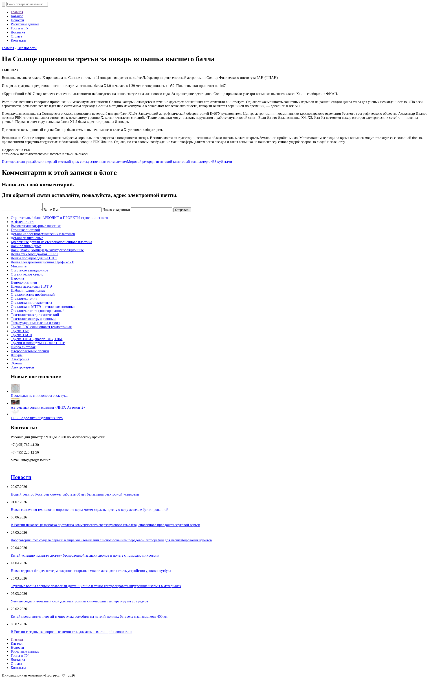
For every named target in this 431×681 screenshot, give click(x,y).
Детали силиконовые (27, 238)
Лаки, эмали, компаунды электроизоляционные (47, 250)
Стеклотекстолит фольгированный (37, 311)
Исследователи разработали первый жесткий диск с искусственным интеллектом (64, 161)
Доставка (18, 32)
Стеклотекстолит (24, 298)
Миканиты (19, 266)
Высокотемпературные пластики (36, 226)
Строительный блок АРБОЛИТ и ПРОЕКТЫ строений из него (59, 218)
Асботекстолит (22, 222)
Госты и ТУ (20, 28)
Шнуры (16, 355)
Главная (17, 12)
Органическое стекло (27, 274)
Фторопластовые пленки (30, 351)
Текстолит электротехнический (35, 315)
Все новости (27, 48)
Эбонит (16, 363)
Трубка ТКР (20, 331)
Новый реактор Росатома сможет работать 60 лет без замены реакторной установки (75, 494)
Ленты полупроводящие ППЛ (34, 258)
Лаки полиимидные (26, 246)
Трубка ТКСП (21, 335)
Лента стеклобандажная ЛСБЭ (34, 254)
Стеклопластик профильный (33, 294)
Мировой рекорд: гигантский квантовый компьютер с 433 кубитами (179, 161)
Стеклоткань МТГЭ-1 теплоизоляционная (43, 307)
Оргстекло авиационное (29, 270)
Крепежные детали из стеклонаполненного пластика (51, 242)
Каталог (17, 16)
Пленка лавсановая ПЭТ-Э (31, 286)
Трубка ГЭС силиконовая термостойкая (41, 327)
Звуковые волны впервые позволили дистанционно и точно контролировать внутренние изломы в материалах (96, 586)
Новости (17, 20)
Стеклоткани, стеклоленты (31, 302)
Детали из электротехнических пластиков (43, 234)
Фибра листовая (23, 347)
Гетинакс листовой (25, 230)
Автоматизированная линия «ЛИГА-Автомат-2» (48, 407)
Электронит (20, 359)
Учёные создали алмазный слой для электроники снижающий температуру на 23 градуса (79, 601)
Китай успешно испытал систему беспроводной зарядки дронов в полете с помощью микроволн (85, 555)
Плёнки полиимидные (28, 290)
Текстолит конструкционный (33, 319)
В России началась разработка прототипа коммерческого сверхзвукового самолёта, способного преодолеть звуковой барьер (105, 525)
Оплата (16, 36)
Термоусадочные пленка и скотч (35, 323)
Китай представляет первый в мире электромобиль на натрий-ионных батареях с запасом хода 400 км (89, 616)
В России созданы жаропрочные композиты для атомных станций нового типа (71, 632)
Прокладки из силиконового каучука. (39, 395)
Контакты (18, 40)
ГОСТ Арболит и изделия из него (37, 418)
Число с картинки (116, 210)
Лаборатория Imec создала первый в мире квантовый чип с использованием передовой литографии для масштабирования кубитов (111, 540)
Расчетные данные (25, 24)
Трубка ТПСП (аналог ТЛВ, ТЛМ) (37, 339)
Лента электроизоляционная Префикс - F (42, 262)
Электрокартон (22, 367)
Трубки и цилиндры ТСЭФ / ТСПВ (38, 343)
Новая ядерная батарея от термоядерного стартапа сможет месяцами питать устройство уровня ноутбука (91, 571)
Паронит (17, 278)
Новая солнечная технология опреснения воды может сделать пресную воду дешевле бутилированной (89, 509)
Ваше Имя (51, 210)
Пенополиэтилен (24, 282)
